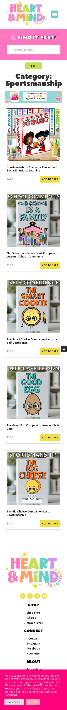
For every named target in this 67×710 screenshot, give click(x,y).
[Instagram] (30, 596)
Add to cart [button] (50, 179)
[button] (54, 14)
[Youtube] (44, 596)
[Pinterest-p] (37, 596)
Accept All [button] (33, 701)
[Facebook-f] (23, 596)
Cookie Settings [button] (14, 701)
